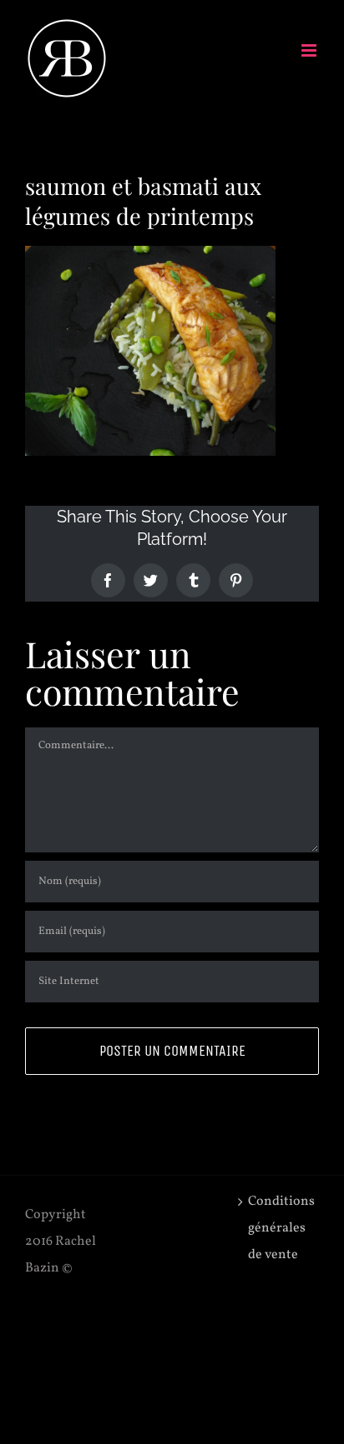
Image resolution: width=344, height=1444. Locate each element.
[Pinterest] (236, 580)
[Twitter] (151, 580)
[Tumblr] (193, 580)
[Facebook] (108, 580)
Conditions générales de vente (279, 1228)
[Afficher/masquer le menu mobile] (310, 50)
